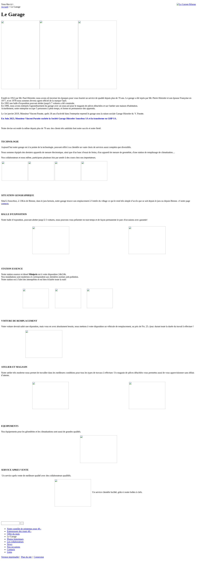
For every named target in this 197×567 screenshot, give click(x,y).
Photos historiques (15, 539)
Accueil (4, 7)
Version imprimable (10, 557)
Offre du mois (13, 534)
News (9, 544)
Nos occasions (13, 547)
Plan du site (26, 557)
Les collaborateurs (15, 541)
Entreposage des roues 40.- (19, 531)
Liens (9, 552)
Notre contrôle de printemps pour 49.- (24, 529)
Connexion (39, 557)
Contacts (11, 549)
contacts (5, 203)
